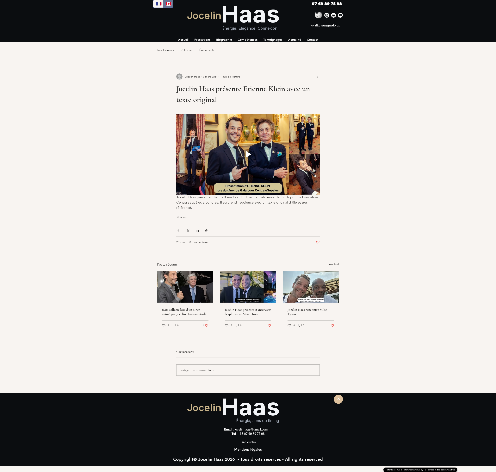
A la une (187, 50)
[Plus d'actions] (317, 76)
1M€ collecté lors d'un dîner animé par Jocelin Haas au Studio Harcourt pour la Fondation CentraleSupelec (185, 311)
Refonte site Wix (393, 470)
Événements (206, 50)
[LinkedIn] (333, 15)
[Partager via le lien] (206, 230)
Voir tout (334, 264)
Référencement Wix (412, 470)
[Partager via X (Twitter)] (187, 230)
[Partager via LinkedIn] (197, 230)
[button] (247, 39)
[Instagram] (326, 15)
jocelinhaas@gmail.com (326, 25)
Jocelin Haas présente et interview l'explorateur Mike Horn (248, 311)
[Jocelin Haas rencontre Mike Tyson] (311, 287)
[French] (158, 4)
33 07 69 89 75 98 (252, 433)
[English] (168, 4)
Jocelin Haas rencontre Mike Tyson (307, 311)
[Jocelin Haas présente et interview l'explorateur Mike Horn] (248, 287)
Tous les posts (165, 50)
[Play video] (248, 154)
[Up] (338, 399)
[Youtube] (340, 15)
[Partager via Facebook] (178, 230)
